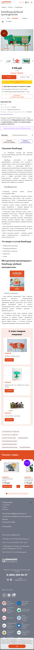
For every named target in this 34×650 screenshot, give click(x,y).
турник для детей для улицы (9, 447)
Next (33, 61)
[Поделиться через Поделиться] (2, 21)
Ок (17, 646)
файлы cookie (27, 639)
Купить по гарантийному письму (17, 82)
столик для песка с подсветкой (10, 431)
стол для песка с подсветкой (10, 434)
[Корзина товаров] (22, 2)
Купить (9, 77)
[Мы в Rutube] (14, 595)
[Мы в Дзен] (9, 595)
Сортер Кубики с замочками (12, 416)
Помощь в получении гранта (25, 141)
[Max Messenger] (28, 2)
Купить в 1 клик (24, 77)
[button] (6, 493)
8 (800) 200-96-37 (20, 2)
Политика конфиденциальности (14, 513)
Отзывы (4, 507)
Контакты (5, 509)
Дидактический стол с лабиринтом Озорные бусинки (17, 386)
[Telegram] (26, 2)
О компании (6, 505)
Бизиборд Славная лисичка (12, 356)
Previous (1, 61)
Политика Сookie (8, 522)
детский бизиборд (25, 447)
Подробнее (9, 360)
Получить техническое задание (9, 141)
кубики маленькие (23, 438)
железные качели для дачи (9, 444)
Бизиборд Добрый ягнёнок (7, 479)
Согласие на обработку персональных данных (16, 517)
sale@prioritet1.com (20, 580)
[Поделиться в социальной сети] (3, 21)
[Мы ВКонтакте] (4, 595)
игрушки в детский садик (8, 438)
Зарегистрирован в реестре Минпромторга (17, 128)
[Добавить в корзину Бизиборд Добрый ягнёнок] (18, 486)
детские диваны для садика (9, 441)
